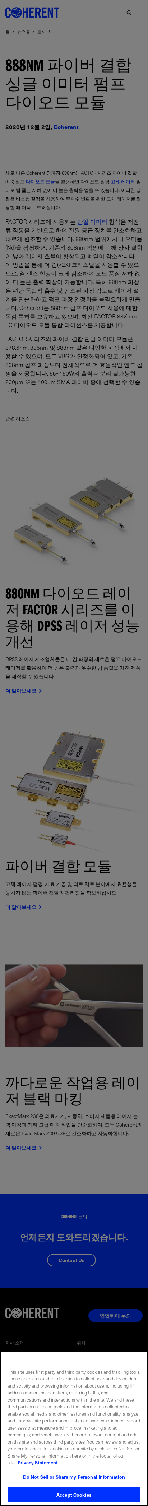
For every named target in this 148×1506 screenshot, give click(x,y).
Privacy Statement (38, 1462)
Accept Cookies (74, 1494)
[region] (74, 1428)
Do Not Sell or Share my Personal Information (74, 1476)
